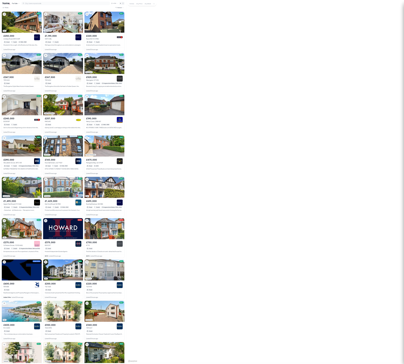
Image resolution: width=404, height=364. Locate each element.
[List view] (123, 3)
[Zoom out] (399, 349)
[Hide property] (8, 14)
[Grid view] (120, 3)
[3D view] (399, 357)
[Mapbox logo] (132, 361)
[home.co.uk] (6, 3)
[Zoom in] (399, 345)
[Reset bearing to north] (399, 353)
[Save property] (4, 14)
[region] (265, 182)
